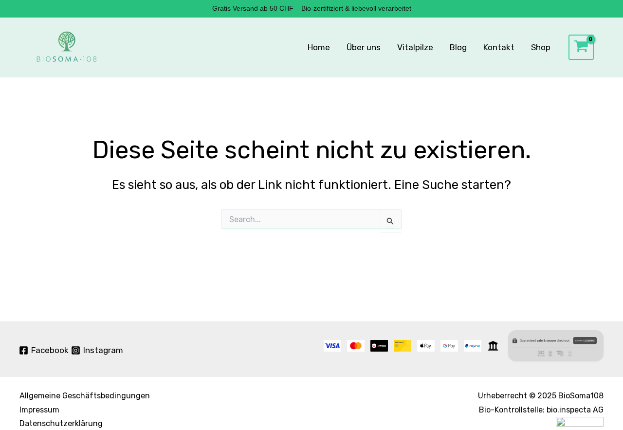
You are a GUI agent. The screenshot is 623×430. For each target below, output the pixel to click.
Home (319, 47)
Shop (540, 47)
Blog (458, 47)
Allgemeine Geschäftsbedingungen (84, 395)
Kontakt (498, 47)
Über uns (364, 47)
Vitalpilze (415, 47)
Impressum (39, 409)
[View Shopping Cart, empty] (581, 47)
